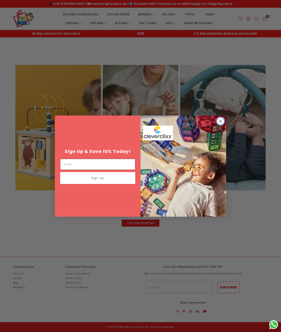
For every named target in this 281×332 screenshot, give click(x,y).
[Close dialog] (220, 121)
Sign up (97, 178)
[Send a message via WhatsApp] (273, 324)
